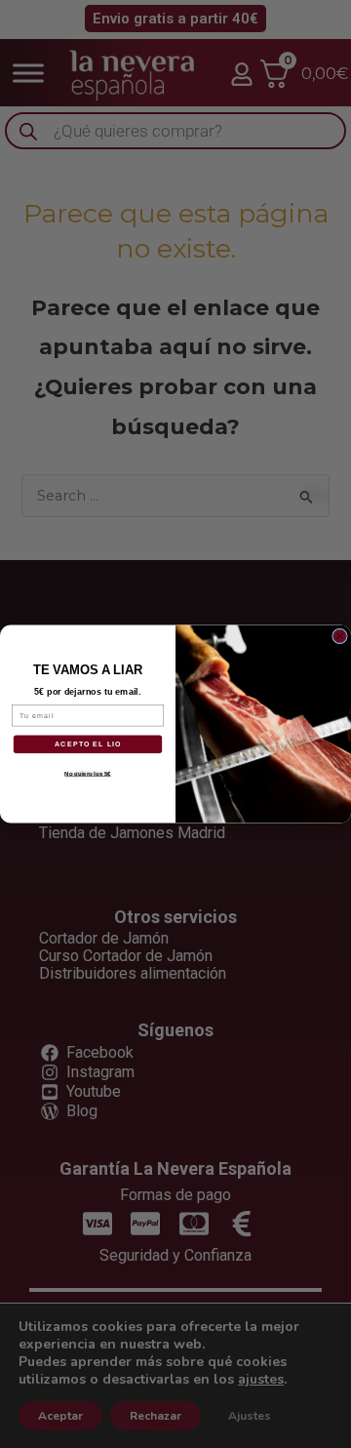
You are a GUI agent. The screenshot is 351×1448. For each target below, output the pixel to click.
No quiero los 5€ (87, 773)
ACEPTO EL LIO (88, 744)
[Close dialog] (340, 636)
